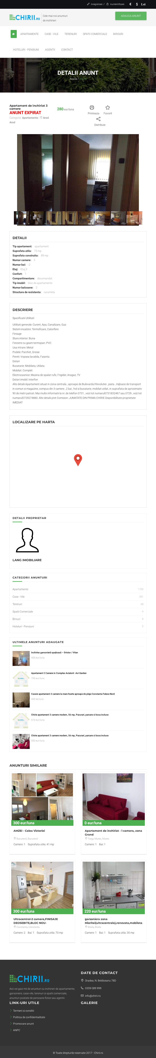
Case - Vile (51, 33)
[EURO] (130, 4)
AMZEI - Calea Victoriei (29, 830)
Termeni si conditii (23, 1010)
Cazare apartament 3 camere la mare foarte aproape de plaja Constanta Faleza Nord (73, 694)
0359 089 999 (92, 988)
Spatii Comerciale (95, 33)
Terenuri (70, 33)
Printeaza (93, 113)
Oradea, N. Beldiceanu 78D (100, 980)
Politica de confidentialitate (29, 1017)
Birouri (118, 33)
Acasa (73, 78)
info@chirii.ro (92, 995)
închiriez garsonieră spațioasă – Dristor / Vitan (54, 652)
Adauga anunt (131, 15)
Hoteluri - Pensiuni (26, 49)
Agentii (50, 49)
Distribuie (99, 124)
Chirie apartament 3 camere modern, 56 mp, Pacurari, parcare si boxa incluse (69, 714)
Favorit (108, 113)
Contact (67, 49)
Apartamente (29, 33)
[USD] (137, 4)
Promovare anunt (23, 1023)
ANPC (16, 1030)
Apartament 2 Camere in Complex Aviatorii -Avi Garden (59, 673)
